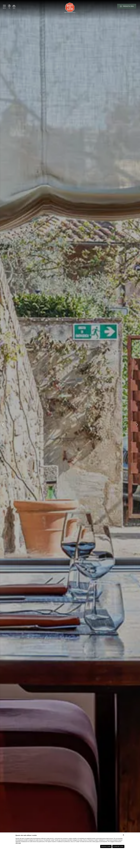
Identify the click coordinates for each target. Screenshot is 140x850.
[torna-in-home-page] (70, 8)
